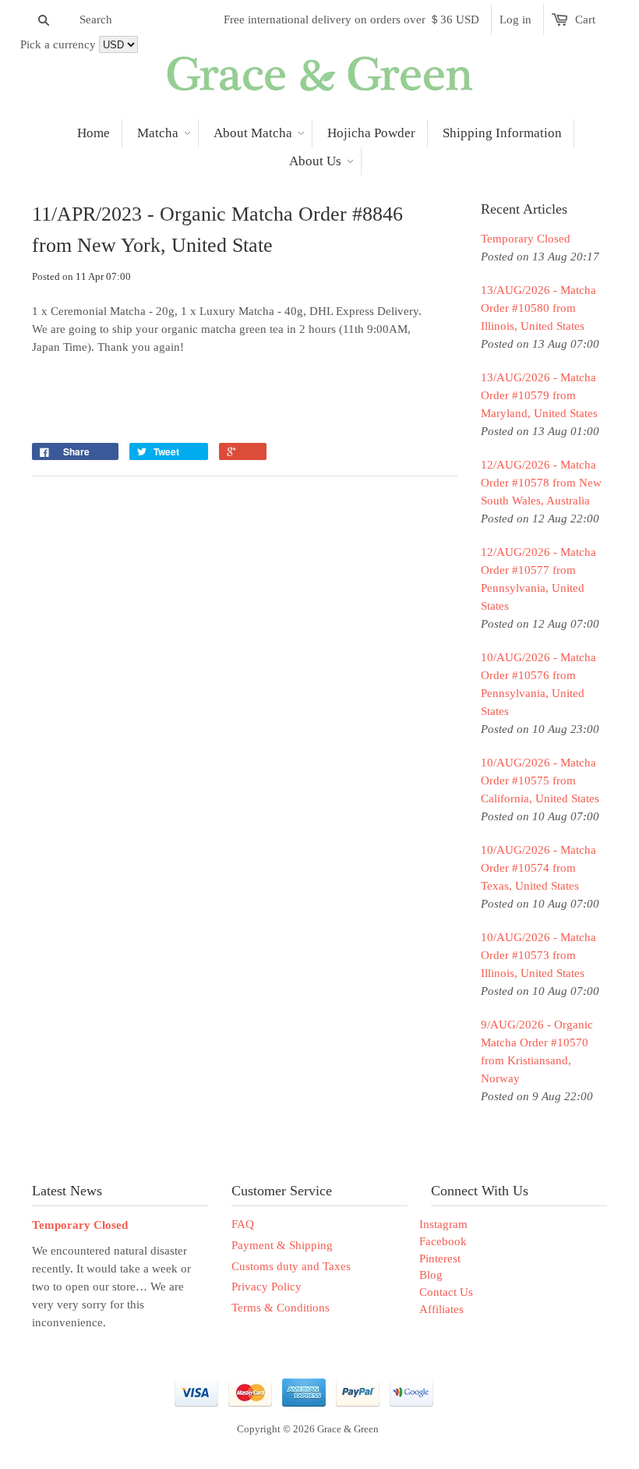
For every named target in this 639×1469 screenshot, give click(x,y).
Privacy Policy (266, 1286)
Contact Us (446, 1292)
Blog (431, 1275)
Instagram (443, 1224)
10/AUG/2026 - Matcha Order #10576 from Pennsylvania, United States (538, 684)
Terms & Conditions (280, 1307)
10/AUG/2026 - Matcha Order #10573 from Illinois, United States (538, 955)
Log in (515, 19)
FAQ (242, 1224)
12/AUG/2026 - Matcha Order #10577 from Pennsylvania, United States (538, 579)
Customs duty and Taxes (291, 1266)
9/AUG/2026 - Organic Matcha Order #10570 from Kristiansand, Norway (537, 1051)
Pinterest (440, 1258)
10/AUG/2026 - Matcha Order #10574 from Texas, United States (538, 868)
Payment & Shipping (282, 1245)
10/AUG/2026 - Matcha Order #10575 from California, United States (540, 780)
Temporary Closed (525, 238)
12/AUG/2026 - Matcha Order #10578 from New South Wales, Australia (541, 482)
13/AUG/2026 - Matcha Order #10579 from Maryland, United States (539, 395)
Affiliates (441, 1309)
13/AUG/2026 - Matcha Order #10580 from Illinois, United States (538, 308)
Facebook (443, 1241)
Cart (585, 19)
